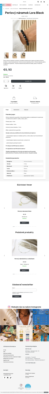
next (45, 208)
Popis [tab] (7, 109)
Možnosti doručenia (8, 75)
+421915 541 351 (7, 375)
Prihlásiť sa (17, 296)
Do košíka (27, 81)
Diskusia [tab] (26, 109)
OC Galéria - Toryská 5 (30, 357)
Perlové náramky (28, 161)
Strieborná (24, 216)
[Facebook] (4, 377)
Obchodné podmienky (8, 355)
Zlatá (21, 264)
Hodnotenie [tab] (16, 109)
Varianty (24, 222)
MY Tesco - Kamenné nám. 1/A (32, 351)
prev (4, 208)
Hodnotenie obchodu (8, 362)
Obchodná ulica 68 (29, 352)
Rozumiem (46, 392)
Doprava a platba (7, 353)
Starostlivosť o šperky (30, 373)
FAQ (4, 351)
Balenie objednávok (29, 376)
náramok (12, 117)
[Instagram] (7, 377)
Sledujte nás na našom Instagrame (26, 307)
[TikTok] (10, 377)
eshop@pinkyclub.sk (8, 373)
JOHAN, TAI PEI (24, 16)
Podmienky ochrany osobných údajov (12, 356)
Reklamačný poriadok (8, 358)
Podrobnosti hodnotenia (32, 18)
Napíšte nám (6, 360)
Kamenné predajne (31, 346)
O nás (4, 350)
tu (42, 392)
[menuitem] (2, 5)
